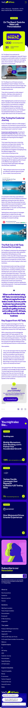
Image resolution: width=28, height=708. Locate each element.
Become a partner (6, 598)
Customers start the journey (9, 132)
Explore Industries (7, 668)
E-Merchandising (5, 619)
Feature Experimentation (7, 611)
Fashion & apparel (6, 679)
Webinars (3, 642)
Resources (8, 9)
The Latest (4, 625)
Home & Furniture (6, 684)
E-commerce (4, 676)
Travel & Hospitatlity (6, 671)
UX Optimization (5, 664)
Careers (3, 601)
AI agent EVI (4, 621)
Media (3, 687)
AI (2, 648)
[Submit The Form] (24, 576)
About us (4, 590)
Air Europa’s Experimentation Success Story (12, 639)
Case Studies (15, 9)
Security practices (6, 593)
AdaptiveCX (4, 634)
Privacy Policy (7, 583)
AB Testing (4, 650)
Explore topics (6, 645)
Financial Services (6, 682)
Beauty (3, 674)
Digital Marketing (5, 661)
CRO (2, 653)
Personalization (5, 613)
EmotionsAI (4, 616)
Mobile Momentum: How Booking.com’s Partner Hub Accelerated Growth (12, 445)
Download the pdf (11, 399)
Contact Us (4, 595)
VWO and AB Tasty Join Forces (9, 637)
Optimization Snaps (6, 631)
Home (3, 9)
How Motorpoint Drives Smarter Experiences (13, 516)
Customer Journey (6, 656)
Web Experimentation (6, 608)
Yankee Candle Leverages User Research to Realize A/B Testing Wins (13, 483)
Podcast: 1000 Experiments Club (9, 629)
